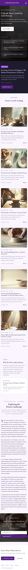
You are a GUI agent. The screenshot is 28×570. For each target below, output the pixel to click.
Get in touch (20, 558)
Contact (16, 565)
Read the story (6, 87)
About (7, 565)
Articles (3, 565)
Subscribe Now (6, 536)
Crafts (8, 222)
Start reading (6, 29)
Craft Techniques (10, 263)
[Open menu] (26, 3)
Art (7, 305)
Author (11, 565)
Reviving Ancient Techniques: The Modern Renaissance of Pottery (13, 71)
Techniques (9, 182)
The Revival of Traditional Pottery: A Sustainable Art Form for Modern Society (12, 294)
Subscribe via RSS (8, 558)
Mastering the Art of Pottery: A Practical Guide (13, 212)
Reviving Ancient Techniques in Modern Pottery (14, 173)
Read (24, 143)
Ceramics (8, 346)
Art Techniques (10, 143)
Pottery (2, 82)
